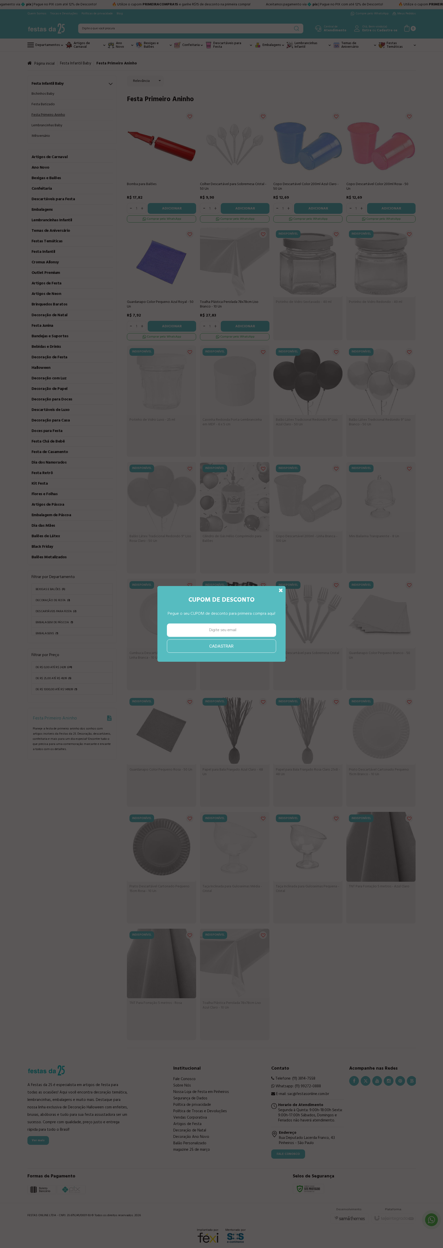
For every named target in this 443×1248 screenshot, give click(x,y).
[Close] (281, 590)
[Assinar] (221, 646)
